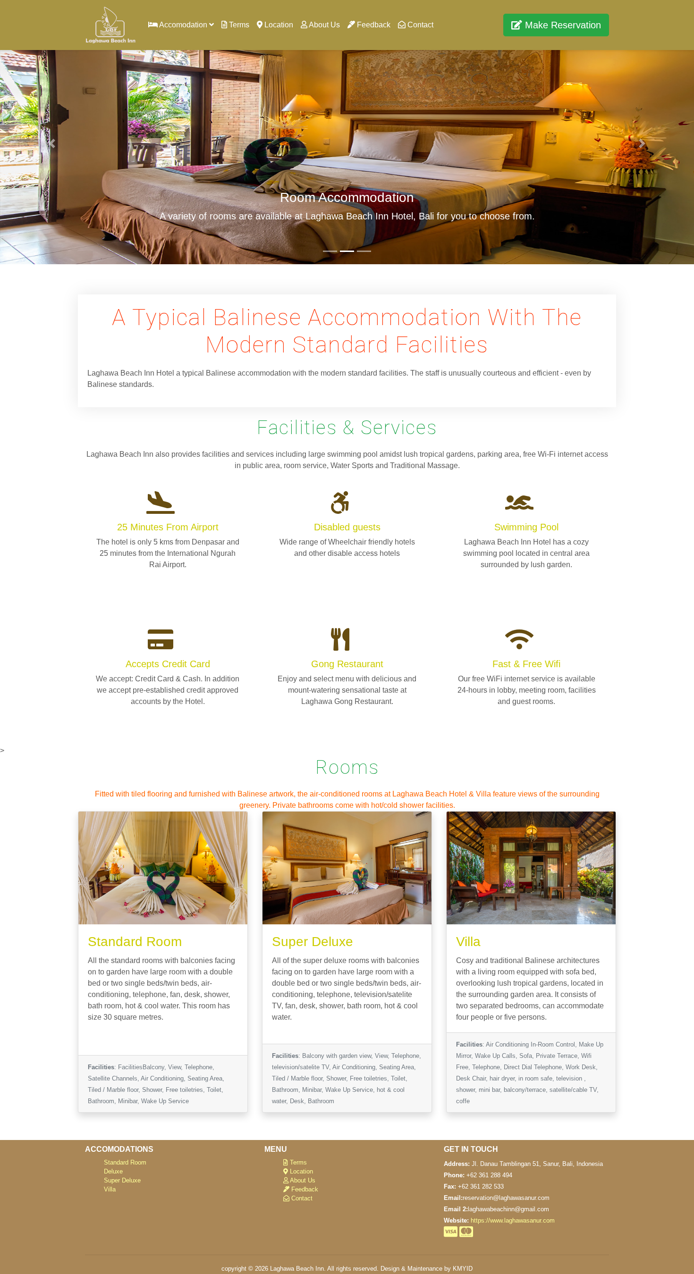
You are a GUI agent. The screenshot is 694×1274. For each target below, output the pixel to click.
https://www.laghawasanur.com (513, 1220)
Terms (238, 25)
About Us (323, 25)
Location (277, 25)
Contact (419, 25)
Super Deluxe (122, 1180)
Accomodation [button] (183, 25)
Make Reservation (561, 25)
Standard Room (125, 1162)
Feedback (372, 25)
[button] (52, 143)
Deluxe (113, 1171)
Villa (110, 1189)
